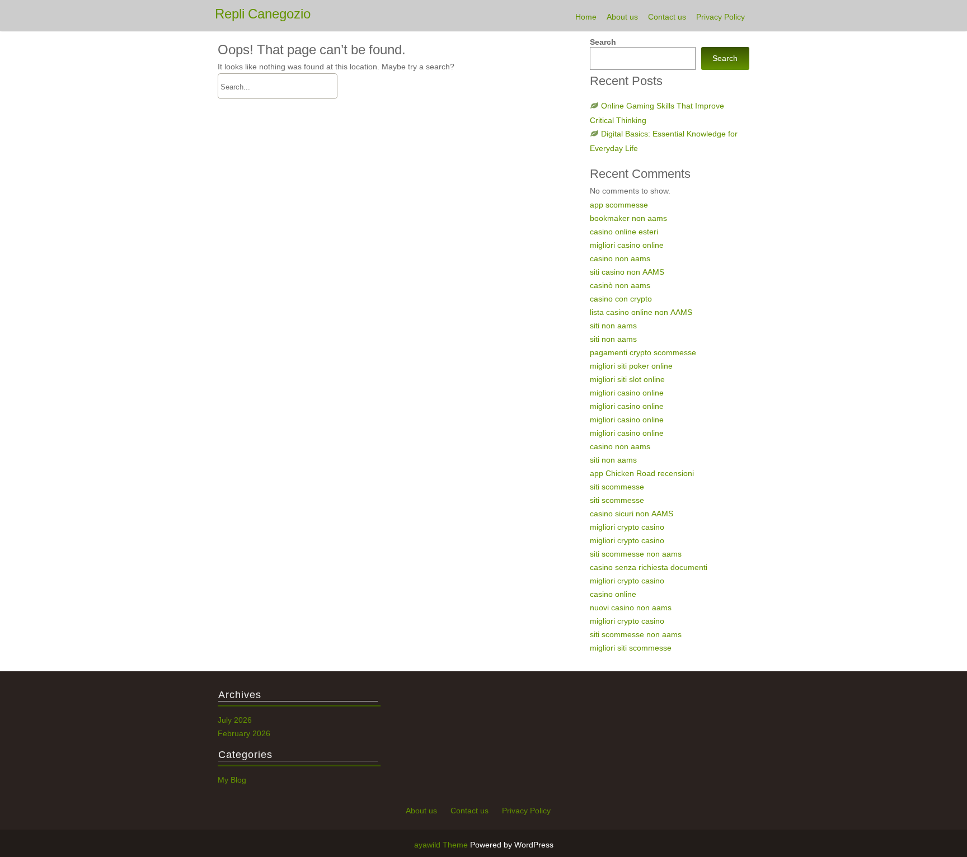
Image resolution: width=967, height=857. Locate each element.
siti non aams (613, 326)
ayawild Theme (442, 845)
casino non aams (620, 258)
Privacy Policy (720, 17)
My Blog (232, 780)
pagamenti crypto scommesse (643, 352)
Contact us (667, 17)
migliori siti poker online (631, 366)
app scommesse (619, 205)
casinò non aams (620, 285)
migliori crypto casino (627, 527)
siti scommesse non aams (636, 554)
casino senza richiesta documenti (648, 567)
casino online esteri (624, 232)
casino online (613, 594)
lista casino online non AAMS (641, 312)
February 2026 (244, 733)
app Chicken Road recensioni (642, 473)
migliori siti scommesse (631, 648)
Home (586, 17)
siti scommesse (617, 487)
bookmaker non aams (628, 218)
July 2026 (235, 720)
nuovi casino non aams (631, 607)
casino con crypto (621, 299)
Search (603, 42)
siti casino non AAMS (627, 272)
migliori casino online (627, 245)
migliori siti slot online (627, 379)
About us (622, 17)
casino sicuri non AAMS (631, 513)
